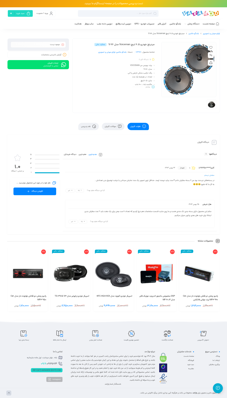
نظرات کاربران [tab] (135, 126)
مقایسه (191, 368)
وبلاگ (218, 356)
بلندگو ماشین (193, 33)
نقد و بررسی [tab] (86, 126)
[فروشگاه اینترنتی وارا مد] (201, 13)
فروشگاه (191, 360)
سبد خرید (190, 364)
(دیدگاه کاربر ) (143, 59)
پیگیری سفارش (214, 364)
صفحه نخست (189, 356)
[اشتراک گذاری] (211, 63)
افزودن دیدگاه (37, 191)
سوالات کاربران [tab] (111, 126)
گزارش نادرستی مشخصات (51, 54)
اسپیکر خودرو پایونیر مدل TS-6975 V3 (72, 296)
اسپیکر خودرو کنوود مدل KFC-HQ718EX (114, 296)
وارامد (194, 393)
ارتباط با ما (216, 360)
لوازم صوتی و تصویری (211, 33)
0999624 (49, 364)
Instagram (56, 379)
